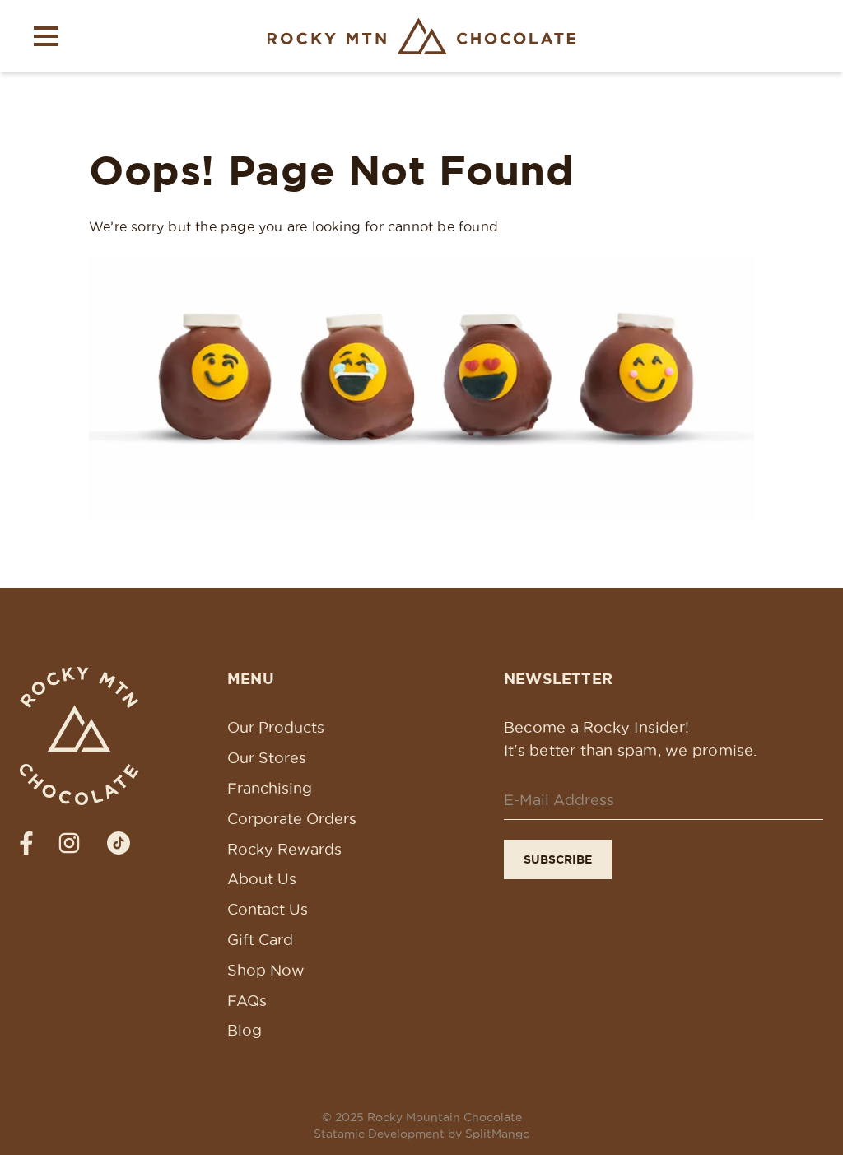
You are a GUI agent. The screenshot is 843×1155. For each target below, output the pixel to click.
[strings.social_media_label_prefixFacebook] (26, 843)
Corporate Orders (291, 819)
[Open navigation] (46, 36)
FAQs (247, 1000)
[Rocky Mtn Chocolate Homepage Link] (422, 35)
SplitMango (497, 1133)
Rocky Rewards (284, 849)
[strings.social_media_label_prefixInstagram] (69, 843)
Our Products (275, 727)
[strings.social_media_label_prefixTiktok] (118, 843)
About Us (261, 879)
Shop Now (266, 970)
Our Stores (266, 758)
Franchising (269, 788)
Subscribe (558, 859)
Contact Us (267, 909)
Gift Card (260, 940)
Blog (244, 1030)
